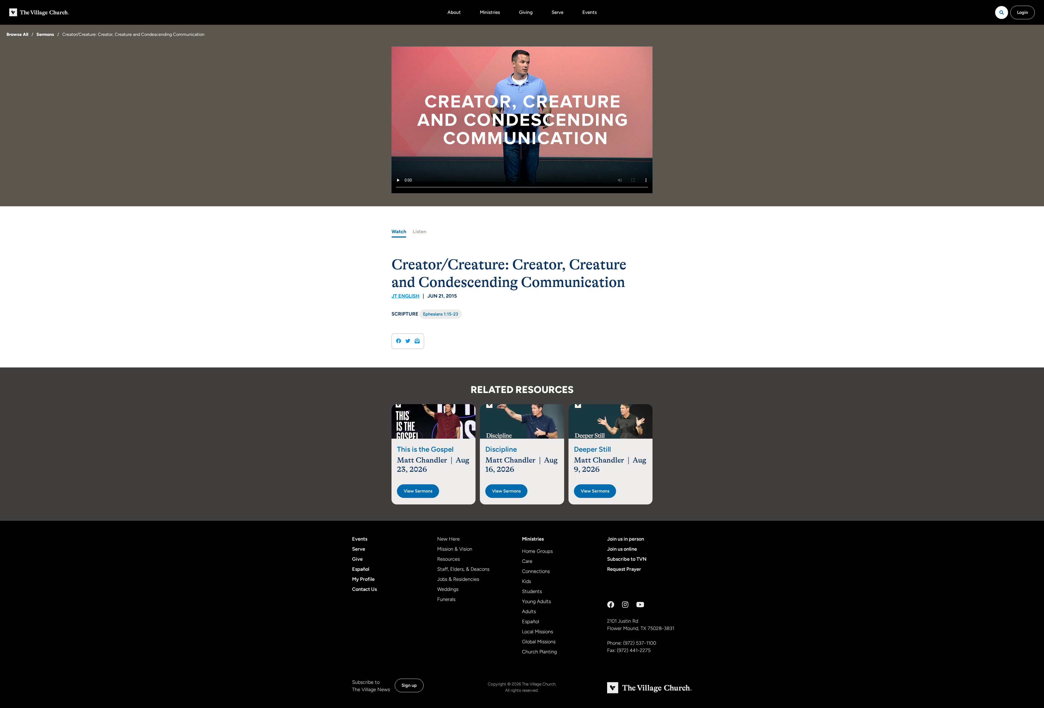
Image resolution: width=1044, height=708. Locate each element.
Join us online (622, 549)
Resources (448, 559)
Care (527, 561)
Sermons (45, 34)
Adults (529, 612)
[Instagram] (625, 604)
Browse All (17, 34)
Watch (398, 232)
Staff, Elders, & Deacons (463, 569)
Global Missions (538, 642)
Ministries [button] (490, 12)
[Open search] (1001, 12)
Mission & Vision (454, 549)
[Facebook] (610, 604)
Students (532, 591)
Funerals (446, 599)
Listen (419, 232)
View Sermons (418, 491)
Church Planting (539, 652)
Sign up (409, 685)
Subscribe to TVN (627, 559)
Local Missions (537, 632)
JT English (405, 296)
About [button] (454, 12)
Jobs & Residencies (458, 579)
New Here (448, 539)
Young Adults (536, 601)
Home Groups (537, 551)
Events (589, 12)
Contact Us (364, 589)
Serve (557, 12)
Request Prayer (624, 569)
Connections (536, 571)
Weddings (447, 589)
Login (1022, 12)
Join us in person (625, 539)
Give (357, 559)
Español (360, 569)
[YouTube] (640, 604)
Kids (526, 581)
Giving (526, 12)
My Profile (363, 579)
